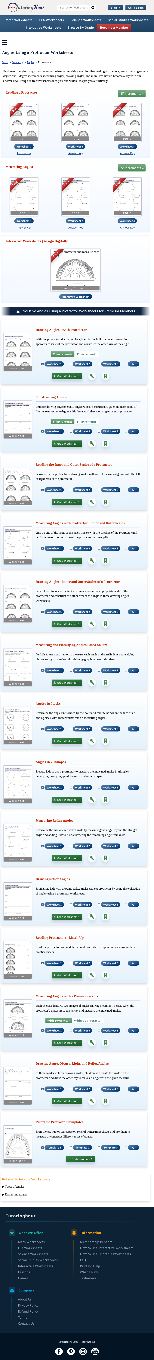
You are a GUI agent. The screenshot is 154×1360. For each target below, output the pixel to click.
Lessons (24, 1272)
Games (23, 1278)
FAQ (83, 1260)
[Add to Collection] (105, 376)
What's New (89, 1272)
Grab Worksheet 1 (68, 376)
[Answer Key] (92, 376)
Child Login (136, 7)
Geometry (17, 62)
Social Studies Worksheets (128, 20)
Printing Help (90, 1266)
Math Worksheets (19, 20)
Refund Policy (28, 1311)
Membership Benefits (96, 1242)
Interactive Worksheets (43, 27)
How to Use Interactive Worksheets (107, 1248)
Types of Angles (14, 1186)
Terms (22, 1317)
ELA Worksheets (51, 20)
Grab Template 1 (82, 1159)
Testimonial (88, 1278)
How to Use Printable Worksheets (105, 1254)
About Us (25, 1299)
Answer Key (24, 153)
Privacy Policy (28, 1305)
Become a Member (114, 27)
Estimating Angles (16, 1194)
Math (5, 62)
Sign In (115, 7)
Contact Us (26, 1323)
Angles (30, 62)
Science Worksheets (85, 20)
